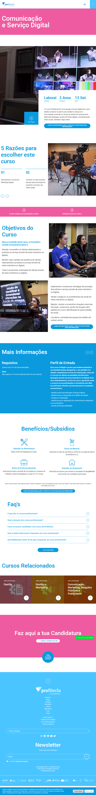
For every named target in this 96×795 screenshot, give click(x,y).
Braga (48, 700)
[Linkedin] (48, 736)
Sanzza (52, 770)
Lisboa (48, 706)
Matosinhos (48, 709)
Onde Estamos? (48, 717)
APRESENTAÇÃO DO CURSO (71, 214)
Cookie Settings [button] (78, 791)
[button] (84, 4)
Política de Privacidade (48, 719)
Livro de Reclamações (48, 722)
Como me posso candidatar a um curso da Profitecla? (30, 527)
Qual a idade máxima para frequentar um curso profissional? (33, 533)
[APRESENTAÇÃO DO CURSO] (72, 210)
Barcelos (48, 697)
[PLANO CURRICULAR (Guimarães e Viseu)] (24, 210)
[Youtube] (51, 736)
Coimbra (48, 702)
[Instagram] (41, 736)
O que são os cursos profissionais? (23, 513)
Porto (48, 711)
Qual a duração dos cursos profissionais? (25, 520)
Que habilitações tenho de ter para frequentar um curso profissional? (37, 540)
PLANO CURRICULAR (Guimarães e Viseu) (23, 214)
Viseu (48, 713)
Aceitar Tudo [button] (89, 791)
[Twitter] (55, 736)
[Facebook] (45, 736)
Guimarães (48, 704)
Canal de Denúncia (48, 724)
